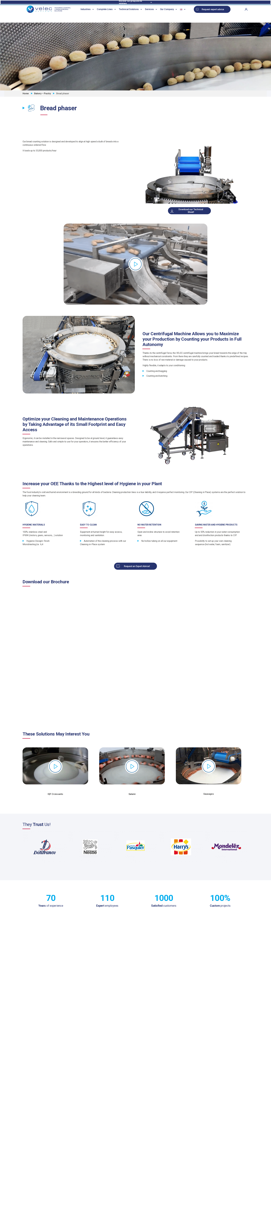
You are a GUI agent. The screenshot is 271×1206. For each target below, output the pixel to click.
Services (149, 9)
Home (26, 93)
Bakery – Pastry (42, 93)
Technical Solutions (129, 9)
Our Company (167, 9)
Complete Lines (105, 9)
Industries (86, 9)
